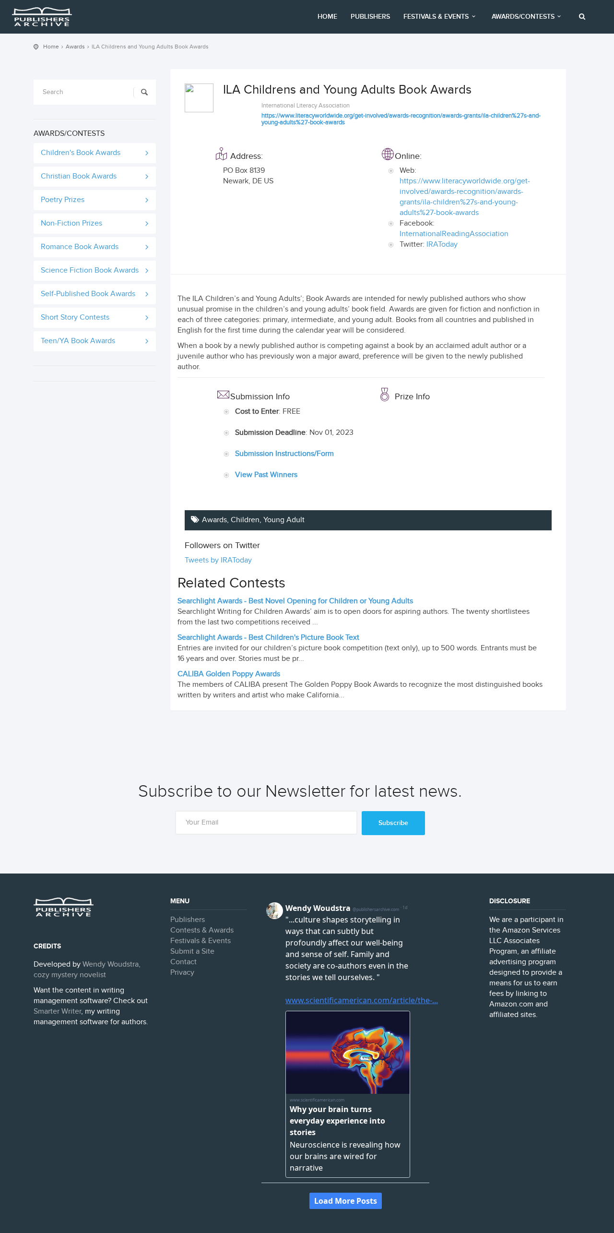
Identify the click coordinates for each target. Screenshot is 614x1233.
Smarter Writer (57, 1011)
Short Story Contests (75, 317)
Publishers (370, 16)
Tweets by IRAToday (218, 560)
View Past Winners (266, 474)
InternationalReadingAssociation (454, 234)
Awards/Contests (523, 16)
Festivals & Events (436, 16)
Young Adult (284, 520)
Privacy (182, 972)
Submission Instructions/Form (284, 453)
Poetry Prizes (62, 199)
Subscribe (393, 823)
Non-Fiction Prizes (71, 223)
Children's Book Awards (80, 152)
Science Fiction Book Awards (90, 270)
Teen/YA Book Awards (78, 341)
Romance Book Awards (79, 246)
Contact (183, 962)
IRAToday (442, 244)
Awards (75, 46)
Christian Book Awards (79, 176)
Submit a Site (192, 951)
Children (245, 520)
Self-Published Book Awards (88, 294)
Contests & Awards (202, 930)
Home (327, 16)
